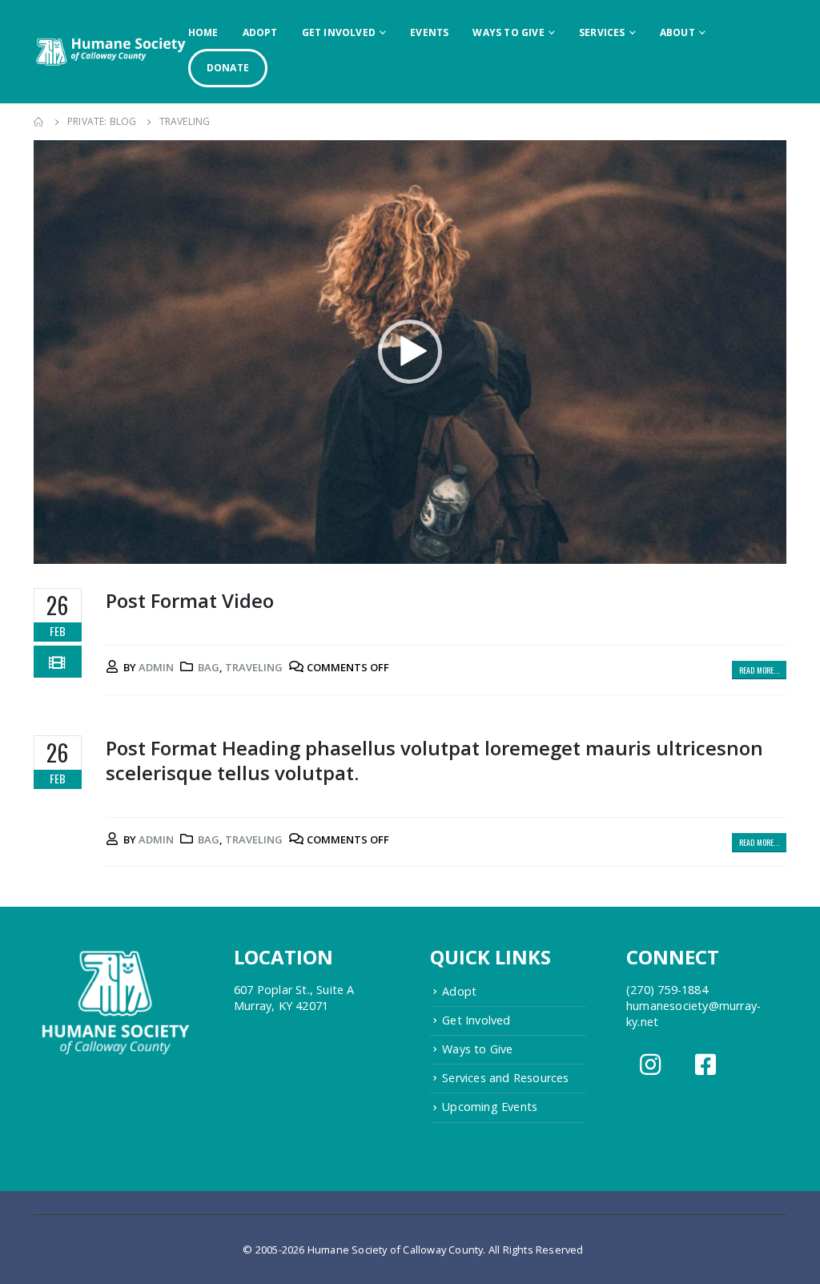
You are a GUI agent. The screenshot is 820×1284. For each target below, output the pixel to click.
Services (602, 32)
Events (429, 32)
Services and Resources (505, 1077)
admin (156, 667)
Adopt (260, 32)
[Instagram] (652, 1069)
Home (203, 32)
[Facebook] (707, 1069)
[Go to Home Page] (39, 122)
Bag (208, 667)
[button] (410, 352)
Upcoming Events (489, 1106)
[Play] (54, 548)
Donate (228, 67)
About (677, 32)
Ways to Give (508, 32)
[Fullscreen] (766, 548)
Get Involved (339, 32)
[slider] (397, 548)
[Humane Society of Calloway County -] (111, 51)
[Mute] (740, 548)
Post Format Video (190, 600)
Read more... (759, 670)
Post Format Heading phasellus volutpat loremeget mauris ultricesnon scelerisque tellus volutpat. (434, 760)
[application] (410, 352)
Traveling (254, 667)
